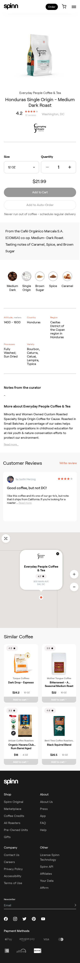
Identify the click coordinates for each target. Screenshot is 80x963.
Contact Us (11, 855)
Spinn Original (13, 801)
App (43, 816)
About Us (46, 801)
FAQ (43, 823)
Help (43, 830)
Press (44, 809)
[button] (47, 167)
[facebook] (6, 919)
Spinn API (46, 866)
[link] (11, 6)
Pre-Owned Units (16, 830)
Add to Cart (40, 192)
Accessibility (12, 876)
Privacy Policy (13, 869)
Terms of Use (13, 883)
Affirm (44, 887)
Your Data (46, 880)
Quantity (47, 156)
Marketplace (12, 809)
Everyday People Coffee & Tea (40, 93)
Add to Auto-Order (40, 205)
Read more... (11, 444)
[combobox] (16, 167)
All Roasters (12, 823)
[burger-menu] (74, 7)
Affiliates (46, 873)
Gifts (7, 837)
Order (51, 6)
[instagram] (15, 919)
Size (7, 156)
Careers (9, 862)
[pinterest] (34, 919)
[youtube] (43, 919)
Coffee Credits (14, 816)
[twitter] (24, 919)
